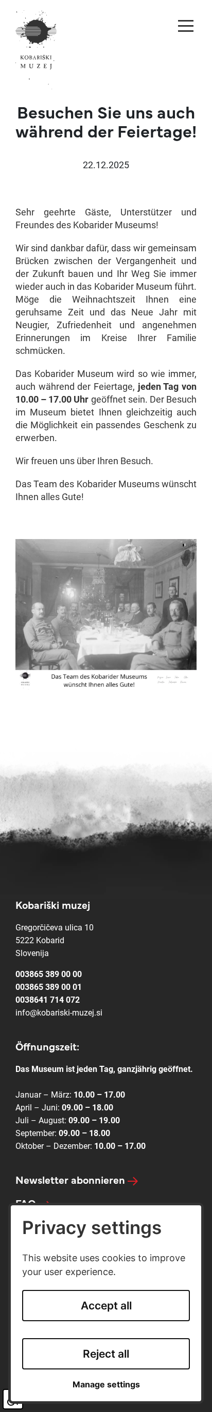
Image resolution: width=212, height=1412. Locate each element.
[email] (58, 1013)
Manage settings (106, 1384)
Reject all (106, 1353)
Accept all (106, 1305)
